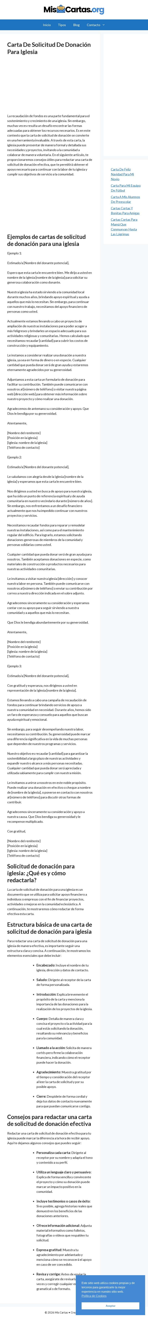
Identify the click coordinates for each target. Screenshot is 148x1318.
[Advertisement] (50, 87)
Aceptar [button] (110, 1305)
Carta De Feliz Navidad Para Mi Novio (122, 174)
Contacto (93, 25)
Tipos (62, 25)
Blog (76, 25)
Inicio (47, 25)
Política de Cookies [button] (94, 1295)
